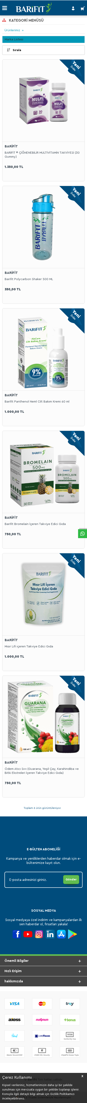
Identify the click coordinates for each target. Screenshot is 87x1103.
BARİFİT (11, 146)
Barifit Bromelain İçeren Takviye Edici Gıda (35, 524)
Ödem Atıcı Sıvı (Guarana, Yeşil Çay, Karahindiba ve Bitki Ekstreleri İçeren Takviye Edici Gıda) (42, 771)
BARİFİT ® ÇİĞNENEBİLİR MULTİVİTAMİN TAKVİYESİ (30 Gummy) (42, 154)
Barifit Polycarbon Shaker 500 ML (29, 279)
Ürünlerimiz (12, 30)
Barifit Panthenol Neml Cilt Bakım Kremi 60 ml (37, 401)
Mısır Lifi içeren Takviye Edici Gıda (29, 646)
